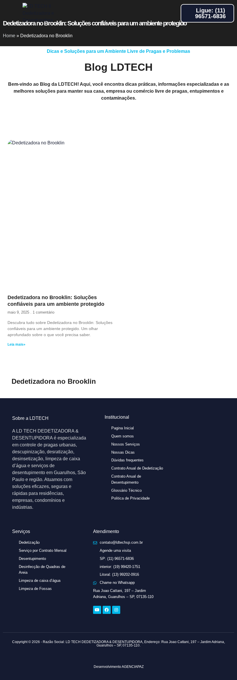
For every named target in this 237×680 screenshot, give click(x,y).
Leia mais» (16, 344)
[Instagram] (116, 610)
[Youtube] (97, 610)
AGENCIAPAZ (133, 667)
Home (9, 35)
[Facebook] (107, 610)
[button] (10, 13)
